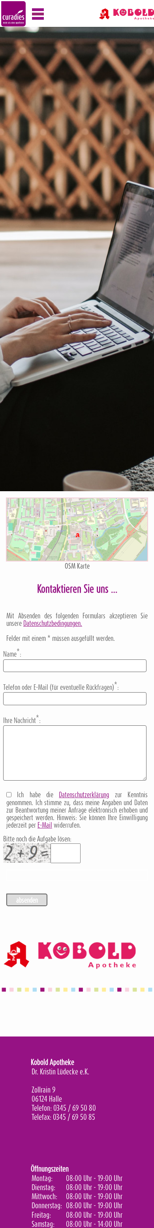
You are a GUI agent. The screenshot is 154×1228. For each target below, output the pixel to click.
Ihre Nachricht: (22, 719)
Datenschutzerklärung (84, 795)
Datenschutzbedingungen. (52, 623)
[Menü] (38, 14)
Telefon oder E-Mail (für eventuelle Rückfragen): (61, 686)
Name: (12, 653)
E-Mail (45, 825)
